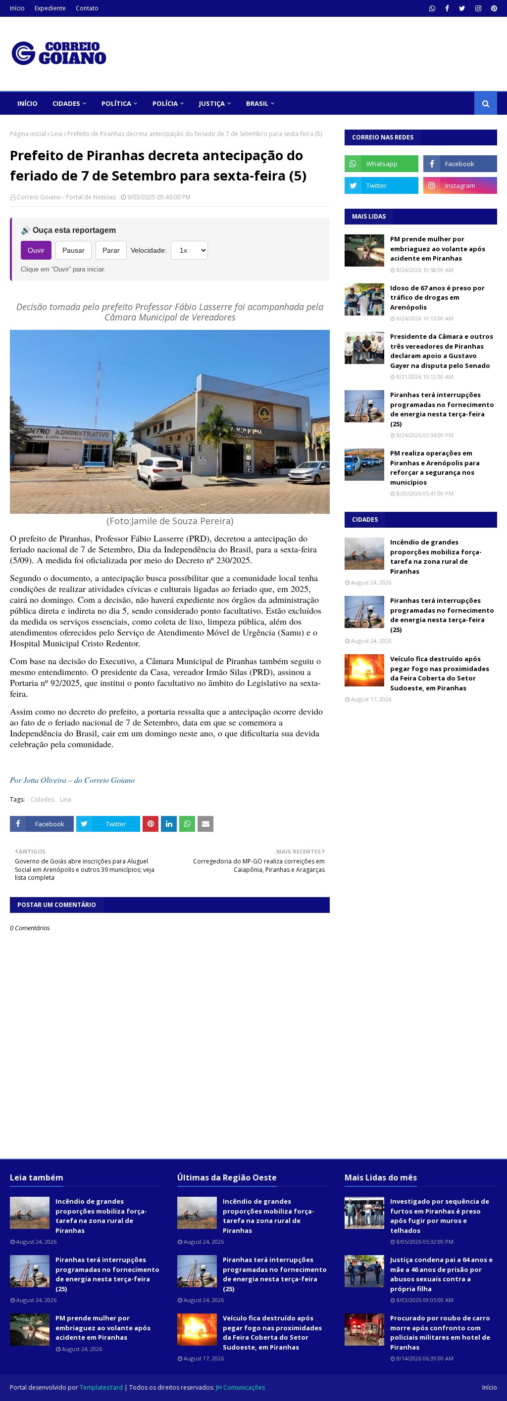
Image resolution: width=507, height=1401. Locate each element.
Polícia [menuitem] (165, 103)
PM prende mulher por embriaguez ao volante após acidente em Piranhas (437, 248)
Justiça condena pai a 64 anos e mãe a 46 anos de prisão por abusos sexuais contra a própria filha (441, 1274)
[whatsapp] (432, 8)
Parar (111, 250)
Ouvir (36, 250)
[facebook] (447, 8)
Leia (56, 134)
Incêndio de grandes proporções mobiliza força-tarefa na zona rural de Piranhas (436, 557)
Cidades (42, 799)
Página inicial (28, 134)
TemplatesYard (101, 1387)
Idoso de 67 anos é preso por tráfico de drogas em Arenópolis (437, 297)
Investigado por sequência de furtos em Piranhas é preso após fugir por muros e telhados (439, 1216)
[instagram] (478, 8)
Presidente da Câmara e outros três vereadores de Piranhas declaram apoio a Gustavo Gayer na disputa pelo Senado (441, 351)
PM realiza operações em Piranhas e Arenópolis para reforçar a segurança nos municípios (435, 468)
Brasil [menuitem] (257, 103)
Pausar (73, 250)
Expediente (50, 8)
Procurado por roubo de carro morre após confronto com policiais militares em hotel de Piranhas (440, 1332)
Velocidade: (149, 250)
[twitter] (462, 8)
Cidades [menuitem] (66, 103)
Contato (87, 8)
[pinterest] (493, 8)
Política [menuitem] (116, 103)
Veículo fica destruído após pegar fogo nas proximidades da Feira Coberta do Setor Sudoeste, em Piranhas (439, 673)
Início (17, 8)
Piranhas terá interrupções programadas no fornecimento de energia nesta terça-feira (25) (442, 409)
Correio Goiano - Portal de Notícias (66, 197)
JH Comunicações (240, 1387)
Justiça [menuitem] (212, 103)
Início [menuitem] (27, 103)
